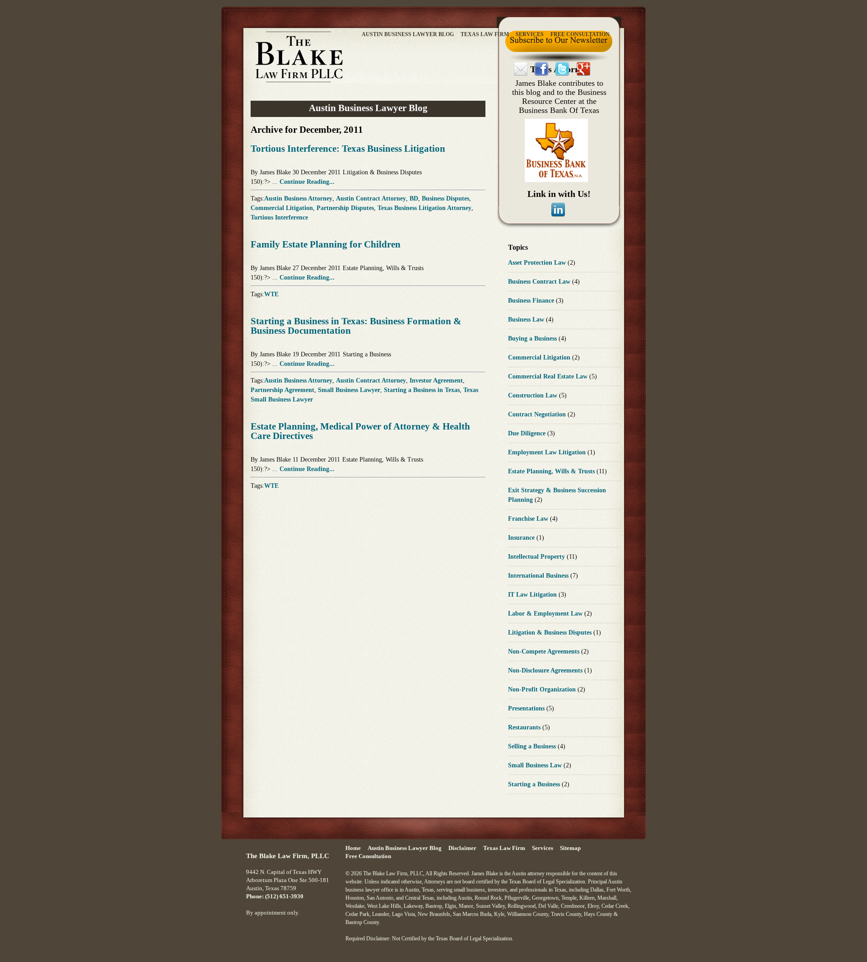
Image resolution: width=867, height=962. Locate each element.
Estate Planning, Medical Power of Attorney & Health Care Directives (360, 431)
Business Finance (532, 300)
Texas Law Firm (485, 34)
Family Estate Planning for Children (326, 244)
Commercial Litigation (282, 208)
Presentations (527, 708)
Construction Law (533, 395)
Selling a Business (533, 746)
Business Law (527, 319)
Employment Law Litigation (547, 452)
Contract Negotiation (538, 414)
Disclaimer (462, 848)
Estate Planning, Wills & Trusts (383, 268)
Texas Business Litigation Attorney (424, 208)
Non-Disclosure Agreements (546, 670)
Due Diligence (527, 433)
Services (530, 34)
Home (353, 848)
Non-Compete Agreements (544, 651)
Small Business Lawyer (349, 390)
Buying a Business (533, 338)
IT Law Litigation (533, 594)
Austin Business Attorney (298, 198)
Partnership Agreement (282, 390)
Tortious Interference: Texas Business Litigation (348, 148)
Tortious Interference (279, 217)
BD (414, 198)
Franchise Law (529, 518)
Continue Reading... (307, 181)
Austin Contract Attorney (371, 198)
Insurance (522, 537)
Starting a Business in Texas (422, 390)
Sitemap (570, 848)
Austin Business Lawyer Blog (408, 34)
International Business (539, 575)
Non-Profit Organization (543, 689)
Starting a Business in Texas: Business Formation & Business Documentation (356, 326)
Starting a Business (367, 354)
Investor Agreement (436, 380)
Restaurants (525, 727)
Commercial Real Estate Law (548, 376)
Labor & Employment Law (546, 613)
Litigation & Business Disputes (382, 172)
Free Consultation (580, 34)
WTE (271, 294)
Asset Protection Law (538, 262)
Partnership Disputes (345, 208)
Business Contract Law (540, 281)
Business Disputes (445, 198)
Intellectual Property (537, 556)
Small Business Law (536, 765)
